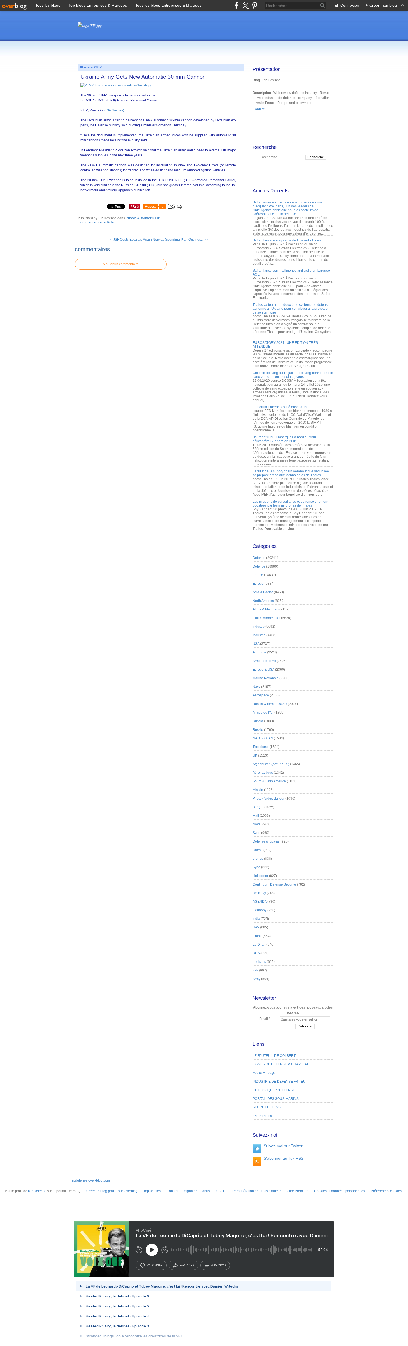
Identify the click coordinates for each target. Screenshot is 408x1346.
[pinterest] (254, 5)
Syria (256, 867)
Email (263, 1019)
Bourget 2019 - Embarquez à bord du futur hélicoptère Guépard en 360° (284, 439)
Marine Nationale (266, 678)
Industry (259, 627)
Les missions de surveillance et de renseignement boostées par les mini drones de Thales (290, 503)
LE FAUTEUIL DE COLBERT (274, 1056)
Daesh (258, 850)
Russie (258, 730)
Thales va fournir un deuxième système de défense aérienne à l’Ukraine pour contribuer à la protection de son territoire (291, 308)
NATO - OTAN (263, 738)
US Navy (259, 893)
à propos (218, 1265)
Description (262, 93)
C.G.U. (221, 1191)
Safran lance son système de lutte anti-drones (287, 240)
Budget (258, 807)
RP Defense (37, 1191)
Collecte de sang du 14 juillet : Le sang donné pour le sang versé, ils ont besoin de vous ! (293, 375)
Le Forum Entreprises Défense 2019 (280, 407)
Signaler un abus (197, 1191)
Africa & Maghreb (266, 609)
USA (256, 644)
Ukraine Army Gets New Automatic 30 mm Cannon (143, 77)
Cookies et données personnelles (339, 1191)
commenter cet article (96, 222)
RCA (256, 953)
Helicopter (260, 876)
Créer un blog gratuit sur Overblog (112, 1191)
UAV (256, 927)
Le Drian (259, 944)
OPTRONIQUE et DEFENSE (274, 1090)
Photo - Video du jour (268, 798)
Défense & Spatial (266, 841)
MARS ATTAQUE (265, 1073)
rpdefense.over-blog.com (91, 1180)
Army (256, 979)
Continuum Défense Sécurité (274, 884)
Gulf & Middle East (266, 618)
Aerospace (261, 695)
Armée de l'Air (263, 712)
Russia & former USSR (143, 218)
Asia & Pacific (263, 592)
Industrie (259, 635)
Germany (259, 910)
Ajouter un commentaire (121, 264)
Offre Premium (297, 1191)
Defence (259, 566)
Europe (258, 584)
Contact (258, 109)
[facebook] (236, 5)
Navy (256, 687)
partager (187, 1265)
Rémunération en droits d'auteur (256, 1191)
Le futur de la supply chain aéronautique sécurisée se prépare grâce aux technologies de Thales (291, 473)
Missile (258, 790)
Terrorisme (261, 747)
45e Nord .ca (262, 1116)
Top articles (152, 1191)
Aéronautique (263, 773)
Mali (256, 816)
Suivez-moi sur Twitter (283, 1146)
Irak (255, 970)
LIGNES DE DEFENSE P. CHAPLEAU (281, 1064)
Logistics (259, 962)
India (256, 919)
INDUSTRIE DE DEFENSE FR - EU (279, 1081)
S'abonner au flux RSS (283, 1158)
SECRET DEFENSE (268, 1107)
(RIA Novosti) (114, 110)
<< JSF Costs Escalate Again (130, 239)
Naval (257, 824)
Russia (258, 721)
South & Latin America (269, 781)
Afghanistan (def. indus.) (271, 764)
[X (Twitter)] (245, 5)
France (258, 575)
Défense (259, 558)
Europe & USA (263, 669)
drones (258, 859)
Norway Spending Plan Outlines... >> (180, 239)
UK (255, 755)
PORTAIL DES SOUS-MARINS (276, 1099)
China (257, 936)
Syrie (256, 833)
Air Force (259, 652)
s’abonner (155, 1265)
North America (263, 601)
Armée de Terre (264, 661)
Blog (256, 80)
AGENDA (259, 902)
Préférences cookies (386, 1191)
